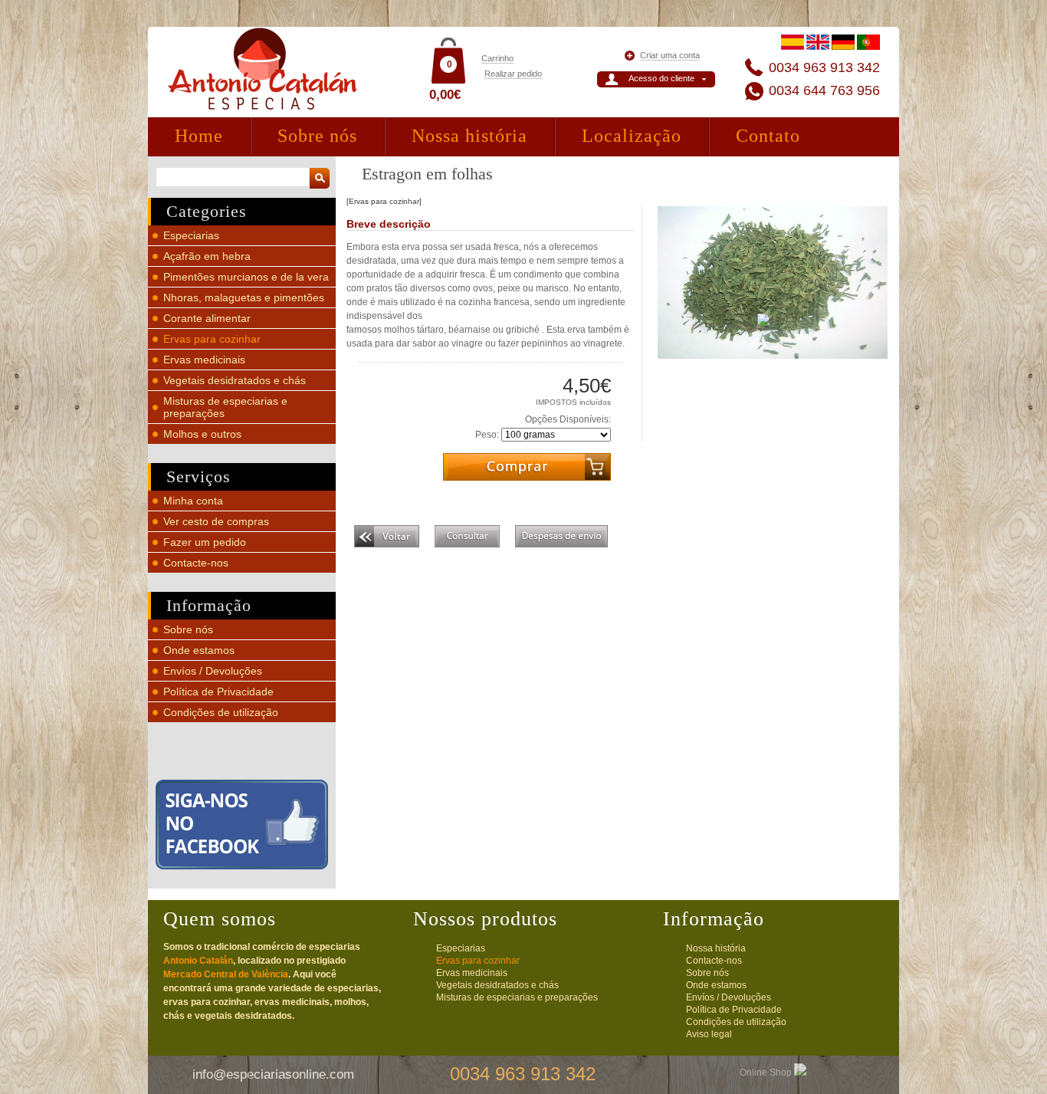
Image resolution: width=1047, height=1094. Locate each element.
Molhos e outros (202, 434)
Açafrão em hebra (207, 256)
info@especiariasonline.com (273, 1074)
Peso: (487, 434)
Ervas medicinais (204, 359)
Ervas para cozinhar (212, 339)
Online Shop (767, 1072)
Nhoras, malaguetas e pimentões (243, 297)
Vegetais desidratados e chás (234, 380)
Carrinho (497, 58)
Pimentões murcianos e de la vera (246, 277)
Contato (768, 136)
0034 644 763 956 (824, 90)
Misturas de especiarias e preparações (517, 997)
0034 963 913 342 (824, 67)
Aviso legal (709, 1034)
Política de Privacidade (218, 691)
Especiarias (191, 235)
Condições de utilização (220, 712)
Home (199, 136)
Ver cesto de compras (216, 521)
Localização (631, 136)
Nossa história (469, 136)
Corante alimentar (207, 318)
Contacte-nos (195, 563)
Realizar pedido (513, 73)
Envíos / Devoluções (212, 671)
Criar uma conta (670, 55)
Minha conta (193, 500)
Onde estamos (199, 650)
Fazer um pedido (204, 542)
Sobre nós (317, 136)
